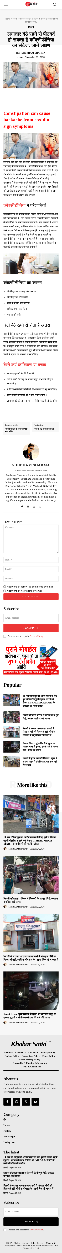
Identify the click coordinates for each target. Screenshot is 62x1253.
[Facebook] (20, 96)
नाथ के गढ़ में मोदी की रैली (44, 429)
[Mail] (34, 506)
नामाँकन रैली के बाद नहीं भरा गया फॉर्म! (16, 430)
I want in (28, 628)
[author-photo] (5, 849)
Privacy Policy (36, 636)
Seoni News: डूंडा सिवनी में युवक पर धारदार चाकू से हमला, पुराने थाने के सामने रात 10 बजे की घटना (40, 746)
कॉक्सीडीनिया (14, 205)
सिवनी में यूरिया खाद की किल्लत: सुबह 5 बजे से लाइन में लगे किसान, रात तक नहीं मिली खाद (40, 761)
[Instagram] (28, 506)
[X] (28, 96)
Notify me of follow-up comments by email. (30, 586)
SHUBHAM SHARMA (33, 53)
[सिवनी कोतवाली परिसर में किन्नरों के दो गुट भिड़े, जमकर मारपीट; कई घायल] (11, 717)
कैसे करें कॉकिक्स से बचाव (24, 364)
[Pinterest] (36, 96)
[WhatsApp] (44, 96)
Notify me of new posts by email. (25, 590)
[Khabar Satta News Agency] (31, 4)
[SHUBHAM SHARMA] (31, 451)
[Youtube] (35, 1102)
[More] (52, 96)
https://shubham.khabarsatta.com (31, 470)
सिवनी (15, 18)
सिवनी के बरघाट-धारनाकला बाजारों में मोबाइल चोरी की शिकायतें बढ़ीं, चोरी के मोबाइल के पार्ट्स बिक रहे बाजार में (39, 731)
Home (7, 18)
